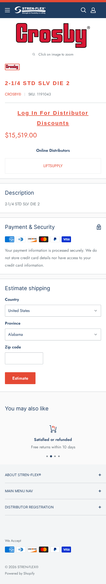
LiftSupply (53, 166)
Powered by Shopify (20, 573)
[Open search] (83, 10)
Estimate (20, 378)
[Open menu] (7, 10)
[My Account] (93, 10)
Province (12, 323)
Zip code (13, 347)
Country (12, 299)
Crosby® (13, 94)
